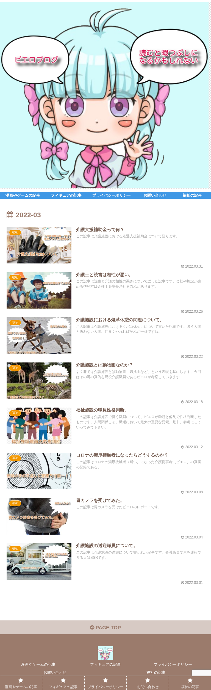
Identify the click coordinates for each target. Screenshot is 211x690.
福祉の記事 (156, 672)
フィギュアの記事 (105, 664)
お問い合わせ (54, 672)
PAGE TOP (107, 627)
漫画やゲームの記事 (38, 664)
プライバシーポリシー (173, 664)
